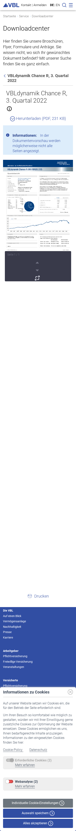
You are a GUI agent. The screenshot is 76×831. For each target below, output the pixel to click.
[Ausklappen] (37, 277)
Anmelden (40, 5)
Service (24, 16)
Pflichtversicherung (15, 656)
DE (52, 5)
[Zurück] (5, 75)
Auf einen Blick (12, 616)
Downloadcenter (42, 16)
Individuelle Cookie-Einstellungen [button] (35, 803)
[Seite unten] (37, 270)
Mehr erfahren (25, 765)
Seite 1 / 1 (13, 254)
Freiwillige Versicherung (18, 661)
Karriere (8, 637)
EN (58, 5)
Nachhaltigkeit (12, 626)
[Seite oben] (37, 262)
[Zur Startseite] (11, 5)
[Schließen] (59, 130)
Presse (7, 632)
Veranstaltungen (13, 667)
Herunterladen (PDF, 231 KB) (40, 118)
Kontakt (26, 5)
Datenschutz (38, 750)
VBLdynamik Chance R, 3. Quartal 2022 (36, 97)
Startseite (9, 16)
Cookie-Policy (13, 750)
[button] (38, 596)
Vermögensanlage (14, 621)
